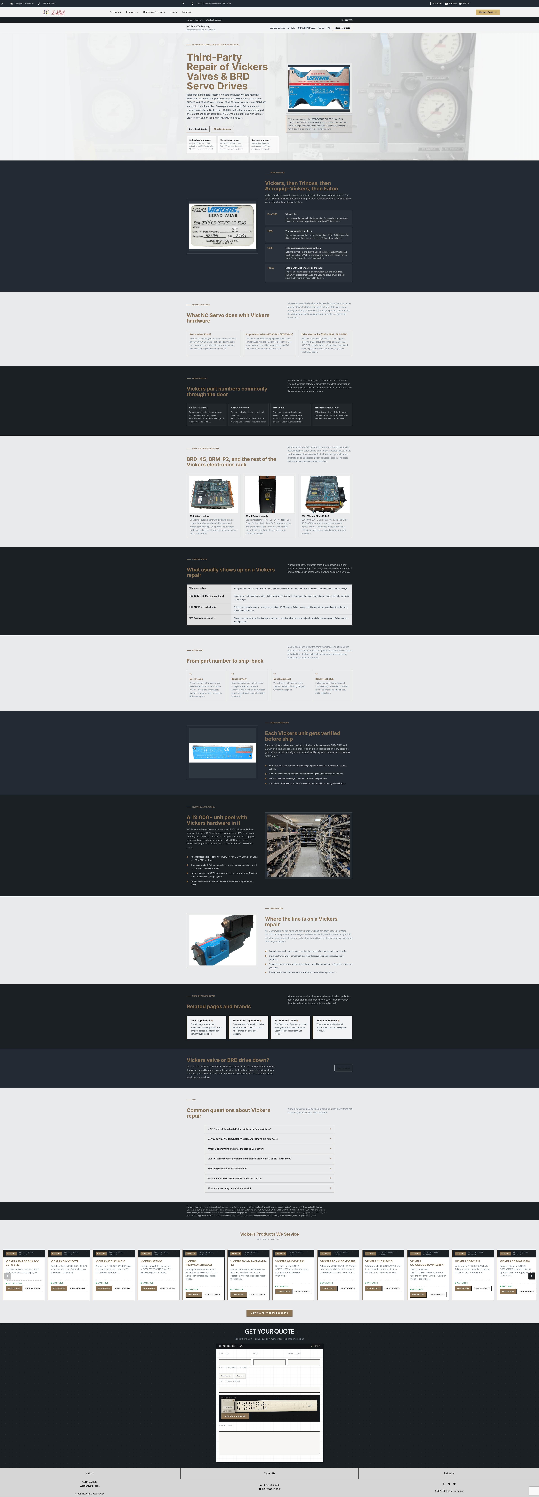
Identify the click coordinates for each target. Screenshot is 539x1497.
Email (256, 1354)
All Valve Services (222, 129)
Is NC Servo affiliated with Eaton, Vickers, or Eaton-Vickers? (239, 1129)
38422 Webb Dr (89, 1482)
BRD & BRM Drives (306, 28)
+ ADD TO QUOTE (32, 1288)
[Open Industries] (138, 12)
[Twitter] (454, 1484)
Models (291, 28)
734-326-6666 (346, 20)
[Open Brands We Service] (164, 12)
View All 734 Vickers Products (269, 1313)
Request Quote (342, 28)
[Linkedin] (449, 1484)
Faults (321, 28)
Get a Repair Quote (198, 129)
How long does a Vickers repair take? (227, 1168)
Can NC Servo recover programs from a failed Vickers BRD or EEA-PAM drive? (249, 1159)
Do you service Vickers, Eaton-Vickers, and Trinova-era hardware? (243, 1139)
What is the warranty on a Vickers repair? (229, 1188)
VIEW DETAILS (14, 1288)
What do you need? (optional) (234, 1368)
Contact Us (269, 1473)
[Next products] (531, 1276)
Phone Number (294, 1354)
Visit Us (90, 1473)
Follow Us (449, 1473)
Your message (225, 1425)
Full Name (224, 1354)
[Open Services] (120, 12)
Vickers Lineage (277, 28)
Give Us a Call (343, 1068)
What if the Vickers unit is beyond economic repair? (235, 1178)
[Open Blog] (176, 12)
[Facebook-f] (444, 1484)
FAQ (328, 28)
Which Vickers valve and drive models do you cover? (236, 1149)
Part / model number (229, 1381)
